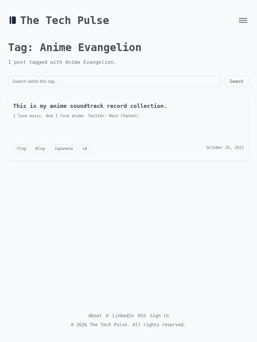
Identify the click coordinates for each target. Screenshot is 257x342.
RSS (142, 315)
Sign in (159, 315)
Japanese (63, 148)
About (95, 315)
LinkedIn (123, 315)
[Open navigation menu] (243, 20)
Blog (40, 148)
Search (236, 81)
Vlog (21, 148)
